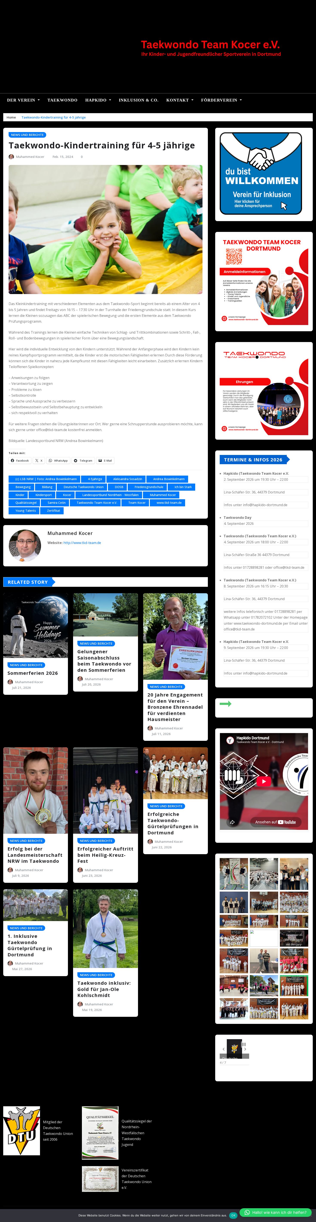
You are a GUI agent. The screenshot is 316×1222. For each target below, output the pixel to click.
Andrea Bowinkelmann (169, 479)
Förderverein (220, 100)
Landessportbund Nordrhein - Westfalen (110, 495)
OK (233, 1215)
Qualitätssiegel (26, 503)
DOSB (119, 487)
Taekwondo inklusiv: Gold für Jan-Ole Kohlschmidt (104, 989)
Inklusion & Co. (139, 100)
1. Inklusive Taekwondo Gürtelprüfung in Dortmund (30, 945)
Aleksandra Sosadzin (127, 479)
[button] (224, 1049)
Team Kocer (137, 503)
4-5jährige (95, 479)
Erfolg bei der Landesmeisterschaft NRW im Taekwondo (35, 854)
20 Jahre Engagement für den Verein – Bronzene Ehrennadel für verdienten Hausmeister (175, 706)
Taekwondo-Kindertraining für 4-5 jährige (53, 117)
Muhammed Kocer (30, 156)
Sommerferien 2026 (33, 673)
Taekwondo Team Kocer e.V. (97, 503)
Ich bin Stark (183, 487)
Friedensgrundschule (149, 487)
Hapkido (96, 100)
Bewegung (23, 487)
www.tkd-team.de (169, 503)
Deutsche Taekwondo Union (84, 487)
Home (11, 117)
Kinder (19, 495)
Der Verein (22, 100)
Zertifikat (53, 511)
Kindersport (43, 495)
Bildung (47, 487)
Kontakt (178, 100)
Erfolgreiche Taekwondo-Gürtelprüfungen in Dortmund (173, 823)
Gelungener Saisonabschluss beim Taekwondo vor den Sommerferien (104, 660)
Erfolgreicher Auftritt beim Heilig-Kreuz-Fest (105, 854)
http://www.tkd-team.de (82, 542)
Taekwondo (63, 100)
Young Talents (25, 511)
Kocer (67, 495)
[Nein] (310, 1215)
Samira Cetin (57, 503)
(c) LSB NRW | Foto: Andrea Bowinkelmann (46, 479)
